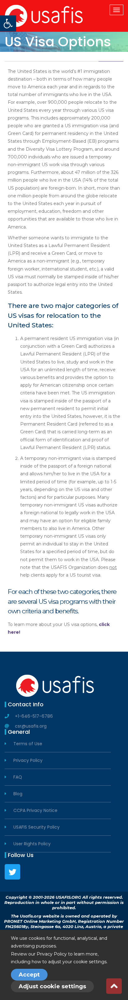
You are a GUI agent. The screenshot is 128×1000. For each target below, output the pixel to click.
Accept (29, 974)
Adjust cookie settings (52, 986)
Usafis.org (30, 916)
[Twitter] (12, 872)
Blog (17, 794)
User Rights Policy (32, 844)
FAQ (17, 777)
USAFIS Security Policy (36, 827)
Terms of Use (27, 744)
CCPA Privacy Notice (35, 810)
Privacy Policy (28, 760)
